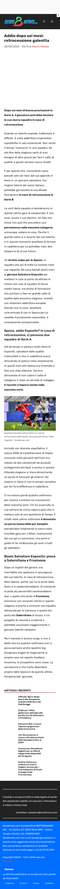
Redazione (10, 883)
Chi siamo (23, 883)
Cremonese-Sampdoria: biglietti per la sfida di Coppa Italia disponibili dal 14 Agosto (30, 752)
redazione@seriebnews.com (42, 812)
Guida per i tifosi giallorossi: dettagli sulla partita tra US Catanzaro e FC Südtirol (31, 714)
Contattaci (8, 861)
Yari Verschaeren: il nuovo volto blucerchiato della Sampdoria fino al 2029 (31, 739)
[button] (44, 21)
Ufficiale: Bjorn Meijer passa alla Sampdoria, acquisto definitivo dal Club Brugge (29, 701)
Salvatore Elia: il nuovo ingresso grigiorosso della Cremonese (29, 726)
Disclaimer (49, 883)
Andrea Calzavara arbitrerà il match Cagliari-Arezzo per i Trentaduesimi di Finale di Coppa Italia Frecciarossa (30, 768)
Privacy (36, 883)
